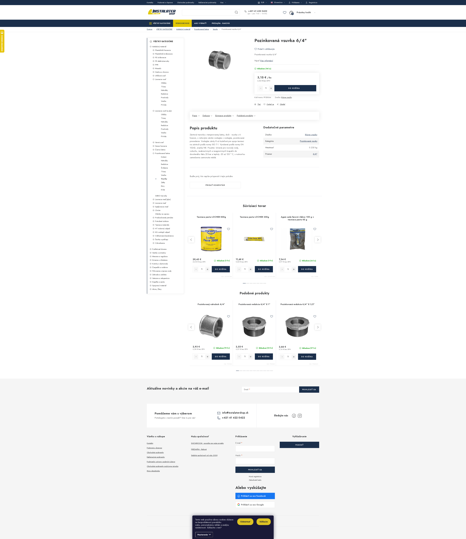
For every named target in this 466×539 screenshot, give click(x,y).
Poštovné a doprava (165, 2)
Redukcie (164, 94)
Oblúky (163, 83)
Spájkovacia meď (161, 207)
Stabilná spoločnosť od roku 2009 (204, 455)
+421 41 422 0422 (257, 11)
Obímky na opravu (162, 214)
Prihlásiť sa (309, 389)
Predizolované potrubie (164, 217)
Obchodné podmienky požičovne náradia (162, 466)
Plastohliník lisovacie (163, 50)
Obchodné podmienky (185, 2)
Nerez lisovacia (161, 146)
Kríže (163, 190)
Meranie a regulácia (160, 256)
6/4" (315, 154)
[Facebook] (294, 416)
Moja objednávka (153, 471)
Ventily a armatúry (159, 253)
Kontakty (150, 2)
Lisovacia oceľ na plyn (163, 111)
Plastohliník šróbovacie (164, 54)
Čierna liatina (160, 149)
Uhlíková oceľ (160, 75)
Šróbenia (164, 168)
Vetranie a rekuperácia (160, 278)
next (318, 240)
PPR (156, 65)
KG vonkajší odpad (162, 232)
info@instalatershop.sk (235, 413)
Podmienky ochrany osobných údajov (161, 462)
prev (191, 240)
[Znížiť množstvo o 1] (260, 88)
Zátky (163, 182)
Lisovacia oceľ (160, 79)
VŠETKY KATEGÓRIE (163, 41)
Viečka (163, 101)
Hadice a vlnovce (161, 72)
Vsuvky (164, 179)
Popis (194, 115)
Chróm (158, 210)
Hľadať (236, 12)
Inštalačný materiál (159, 46)
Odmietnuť (245, 521)
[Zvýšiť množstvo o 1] (271, 88)
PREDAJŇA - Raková (199, 449)
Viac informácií (266, 60)
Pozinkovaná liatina (162, 153)
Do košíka (294, 88)
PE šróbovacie (160, 57)
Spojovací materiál (159, 285)
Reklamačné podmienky (207, 2)
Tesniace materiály (162, 225)
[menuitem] (160, 23)
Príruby (163, 105)
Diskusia (206, 115)
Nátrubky (164, 90)
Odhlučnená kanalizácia (164, 236)
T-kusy (163, 86)
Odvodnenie (160, 243)
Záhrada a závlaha (159, 274)
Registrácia (313, 2)
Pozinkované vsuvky (308, 141)
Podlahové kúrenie (159, 249)
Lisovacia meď (160, 203)
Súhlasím (264, 521)
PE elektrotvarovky (162, 61)
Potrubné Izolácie (162, 221)
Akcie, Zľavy (156, 289)
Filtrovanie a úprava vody (161, 271)
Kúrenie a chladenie (159, 260)
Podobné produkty (245, 115)
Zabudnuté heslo (255, 480)
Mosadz (158, 68)
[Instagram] (300, 416)
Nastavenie (202, 534)
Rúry (162, 186)
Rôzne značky (286, 97)
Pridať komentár (215, 185)
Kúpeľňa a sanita (158, 282)
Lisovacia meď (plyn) (163, 199)
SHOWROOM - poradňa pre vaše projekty (207, 443)
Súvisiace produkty (223, 115)
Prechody (164, 97)
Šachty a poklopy (161, 239)
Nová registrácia (255, 476)
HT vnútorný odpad (162, 228)
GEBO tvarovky (161, 196)
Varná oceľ (159, 142)
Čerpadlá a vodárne (160, 267)
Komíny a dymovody (160, 264)
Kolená (163, 157)
